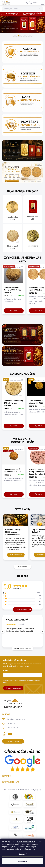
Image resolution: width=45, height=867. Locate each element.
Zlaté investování (9, 790)
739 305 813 (11, 723)
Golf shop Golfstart (22, 790)
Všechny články (22, 566)
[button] (42, 631)
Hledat (40, 8)
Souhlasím (22, 861)
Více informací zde (27, 849)
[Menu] (42, 2)
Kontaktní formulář (13, 741)
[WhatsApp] (4, 733)
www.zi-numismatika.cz (26, 842)
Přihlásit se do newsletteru (13, 688)
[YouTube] (10, 733)
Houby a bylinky (35, 790)
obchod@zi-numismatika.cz (16, 719)
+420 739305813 (12, 728)
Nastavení (22, 854)
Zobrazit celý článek (16, 555)
